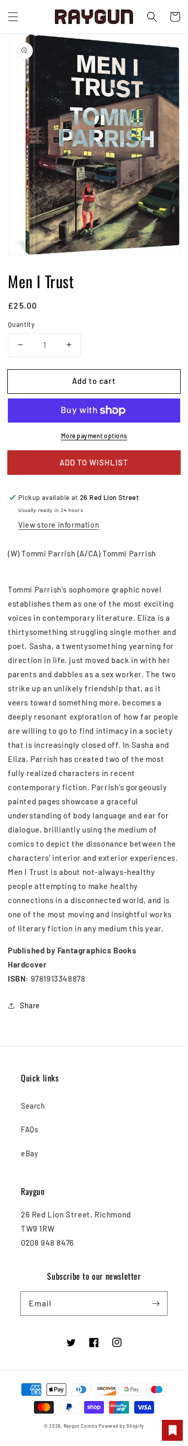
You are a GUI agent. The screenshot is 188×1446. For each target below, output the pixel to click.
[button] (13, 16)
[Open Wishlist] (172, 1430)
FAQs (29, 1129)
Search (33, 1105)
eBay (29, 1153)
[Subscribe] (155, 1303)
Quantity (21, 324)
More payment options (94, 435)
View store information (58, 524)
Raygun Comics (81, 1426)
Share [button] (30, 1005)
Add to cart (94, 380)
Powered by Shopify (121, 1426)
